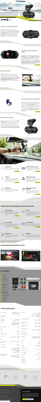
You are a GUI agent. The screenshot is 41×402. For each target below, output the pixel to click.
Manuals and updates (5, 392)
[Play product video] (10, 19)
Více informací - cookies (5, 401)
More (38, 111)
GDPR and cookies (4, 396)
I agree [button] (24, 399)
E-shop (30, 3)
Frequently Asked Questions (6, 399)
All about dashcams (5, 389)
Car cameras (3, 3)
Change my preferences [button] (29, 399)
